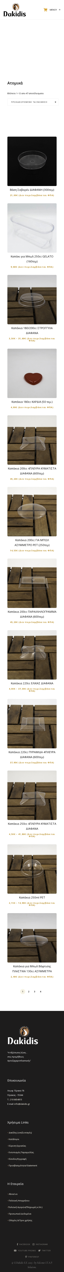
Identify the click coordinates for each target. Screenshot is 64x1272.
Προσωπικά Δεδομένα (19, 1213)
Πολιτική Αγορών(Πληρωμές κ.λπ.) (24, 1207)
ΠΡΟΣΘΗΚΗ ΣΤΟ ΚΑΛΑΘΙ (34, 180)
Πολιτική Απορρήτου (18, 1200)
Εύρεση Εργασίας (16, 1145)
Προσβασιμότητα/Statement (22, 1165)
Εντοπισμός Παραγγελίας (20, 1152)
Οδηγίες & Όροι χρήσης (19, 1220)
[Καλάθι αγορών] (45, 10)
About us (12, 1193)
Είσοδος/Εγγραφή (16, 1158)
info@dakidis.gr (22, 1103)
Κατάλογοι (13, 1139)
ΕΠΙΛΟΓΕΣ (34, 319)
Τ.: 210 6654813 (14, 1099)
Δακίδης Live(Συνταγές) (19, 1132)
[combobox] (33, 102)
